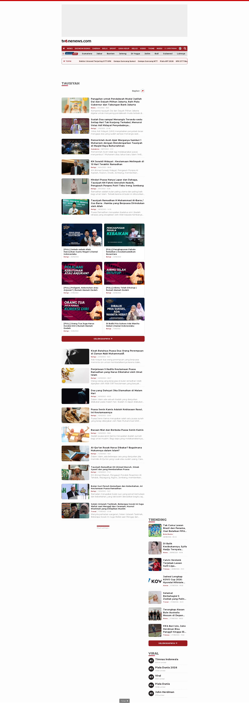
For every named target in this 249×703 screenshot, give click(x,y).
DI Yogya (135, 53)
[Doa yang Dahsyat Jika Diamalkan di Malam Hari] (75, 396)
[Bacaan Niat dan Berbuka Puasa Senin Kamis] (75, 434)
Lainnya (181, 53)
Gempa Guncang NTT (148, 61)
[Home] (76, 41)
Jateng (122, 53)
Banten (111, 53)
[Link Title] (82, 235)
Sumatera (87, 53)
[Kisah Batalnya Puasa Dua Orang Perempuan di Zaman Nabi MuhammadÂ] (75, 356)
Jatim (147, 53)
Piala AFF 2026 (167, 61)
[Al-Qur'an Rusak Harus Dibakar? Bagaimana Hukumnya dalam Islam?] (75, 453)
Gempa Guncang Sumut (125, 61)
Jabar (99, 53)
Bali (157, 53)
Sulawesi (167, 53)
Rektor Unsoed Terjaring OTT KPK (95, 61)
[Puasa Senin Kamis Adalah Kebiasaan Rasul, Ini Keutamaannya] (75, 415)
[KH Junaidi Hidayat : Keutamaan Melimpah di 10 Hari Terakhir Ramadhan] (75, 167)
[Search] (185, 48)
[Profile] (180, 48)
